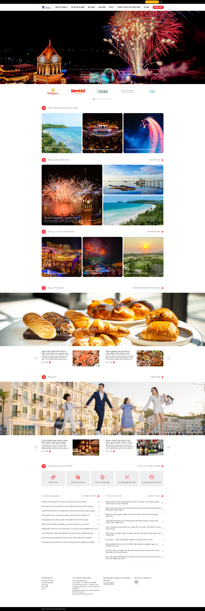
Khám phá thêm (156, 377)
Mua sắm (102, 7)
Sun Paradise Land (79, 581)
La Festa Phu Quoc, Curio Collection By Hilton (86, 587)
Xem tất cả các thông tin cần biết (149, 466)
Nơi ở (111, 7)
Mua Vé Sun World (152, 2)
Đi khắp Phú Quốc (155, 160)
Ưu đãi (146, 7)
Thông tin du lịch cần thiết (128, 7)
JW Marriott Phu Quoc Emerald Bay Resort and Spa (85, 591)
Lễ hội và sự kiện (77, 7)
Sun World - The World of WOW (84, 583)
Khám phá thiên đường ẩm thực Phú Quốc (147, 288)
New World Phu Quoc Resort (83, 594)
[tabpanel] (53, 91)
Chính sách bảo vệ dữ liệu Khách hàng (53, 609)
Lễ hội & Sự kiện (47, 583)
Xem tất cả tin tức (154, 496)
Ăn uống (91, 7)
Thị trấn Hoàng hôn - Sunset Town (85, 585)
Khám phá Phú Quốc (154, 231)
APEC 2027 (158, 7)
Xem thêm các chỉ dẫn (89, 496)
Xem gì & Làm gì (61, 7)
